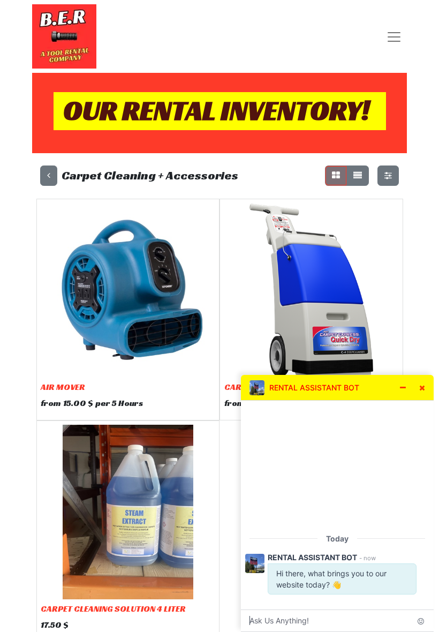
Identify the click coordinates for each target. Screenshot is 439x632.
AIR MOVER (63, 387)
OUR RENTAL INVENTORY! (216, 110)
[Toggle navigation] (394, 36)
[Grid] (336, 175)
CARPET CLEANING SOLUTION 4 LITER (113, 608)
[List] (357, 175)
